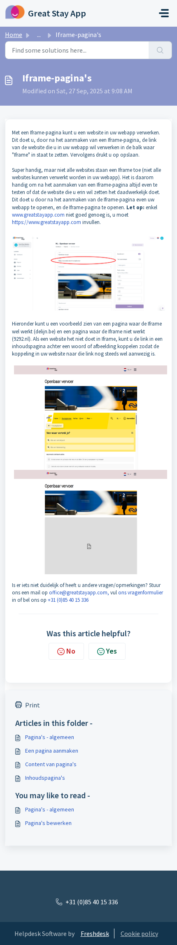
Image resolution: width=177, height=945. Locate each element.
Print (32, 705)
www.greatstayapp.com (38, 214)
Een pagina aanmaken (51, 750)
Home (13, 34)
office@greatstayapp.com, (79, 592)
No (70, 651)
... (39, 34)
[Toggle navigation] (164, 13)
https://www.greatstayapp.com (46, 222)
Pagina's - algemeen (49, 737)
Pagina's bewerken (48, 823)
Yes (111, 651)
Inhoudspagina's (45, 777)
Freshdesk (95, 933)
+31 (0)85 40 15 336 (68, 599)
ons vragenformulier (140, 592)
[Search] (160, 50)
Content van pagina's (51, 764)
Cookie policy (139, 933)
